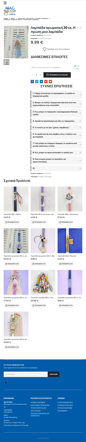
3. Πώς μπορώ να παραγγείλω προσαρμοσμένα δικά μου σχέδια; (55, 113)
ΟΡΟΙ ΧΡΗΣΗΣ (36, 411)
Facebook (32, 81)
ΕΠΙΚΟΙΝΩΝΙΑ (62, 411)
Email (50, 81)
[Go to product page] (16, 199)
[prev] (77, 27)
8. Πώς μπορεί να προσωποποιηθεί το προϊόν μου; (53, 152)
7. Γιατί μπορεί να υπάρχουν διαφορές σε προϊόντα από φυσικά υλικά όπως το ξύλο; (55, 144)
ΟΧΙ (77, 66)
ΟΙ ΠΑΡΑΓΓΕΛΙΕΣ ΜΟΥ (65, 405)
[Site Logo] (10, 9)
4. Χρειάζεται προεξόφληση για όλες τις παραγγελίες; (54, 121)
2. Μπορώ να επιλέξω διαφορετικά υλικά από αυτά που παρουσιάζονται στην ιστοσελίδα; (54, 103)
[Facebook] (6, 382)
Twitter (36, 81)
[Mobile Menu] (6, 3)
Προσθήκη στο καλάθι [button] (13, 222)
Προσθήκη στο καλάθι (58, 75)
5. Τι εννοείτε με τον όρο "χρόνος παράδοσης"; (51, 127)
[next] (80, 27)
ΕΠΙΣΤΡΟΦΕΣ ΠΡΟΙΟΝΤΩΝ (40, 405)
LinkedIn (41, 81)
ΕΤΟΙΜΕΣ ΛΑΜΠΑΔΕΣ (45, 38)
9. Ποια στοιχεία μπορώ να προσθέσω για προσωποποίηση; (49, 160)
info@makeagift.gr (10, 417)
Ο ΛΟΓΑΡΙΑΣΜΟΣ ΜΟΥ (65, 402)
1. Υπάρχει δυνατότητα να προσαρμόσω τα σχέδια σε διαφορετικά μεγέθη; (54, 94)
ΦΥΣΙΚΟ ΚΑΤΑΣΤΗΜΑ (65, 408)
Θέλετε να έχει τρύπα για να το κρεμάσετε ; (46, 67)
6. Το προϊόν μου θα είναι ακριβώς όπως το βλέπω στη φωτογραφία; (54, 135)
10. (34, 168)
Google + (45, 81)
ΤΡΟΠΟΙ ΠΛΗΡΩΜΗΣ (38, 402)
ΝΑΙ (77, 69)
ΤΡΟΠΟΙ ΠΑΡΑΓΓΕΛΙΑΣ (38, 408)
